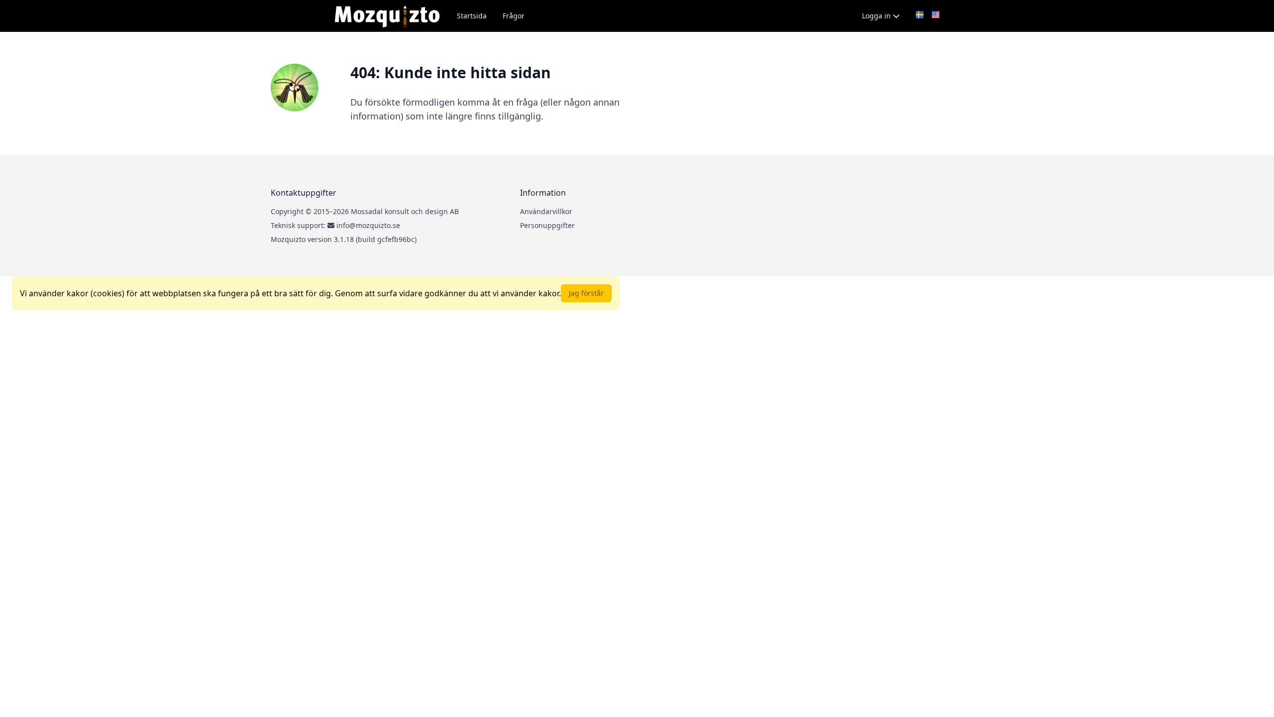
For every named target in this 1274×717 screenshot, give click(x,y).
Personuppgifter (547, 225)
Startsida (472, 15)
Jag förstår (586, 293)
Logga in (877, 15)
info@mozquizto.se (368, 225)
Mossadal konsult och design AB (405, 211)
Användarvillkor (546, 211)
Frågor (514, 15)
